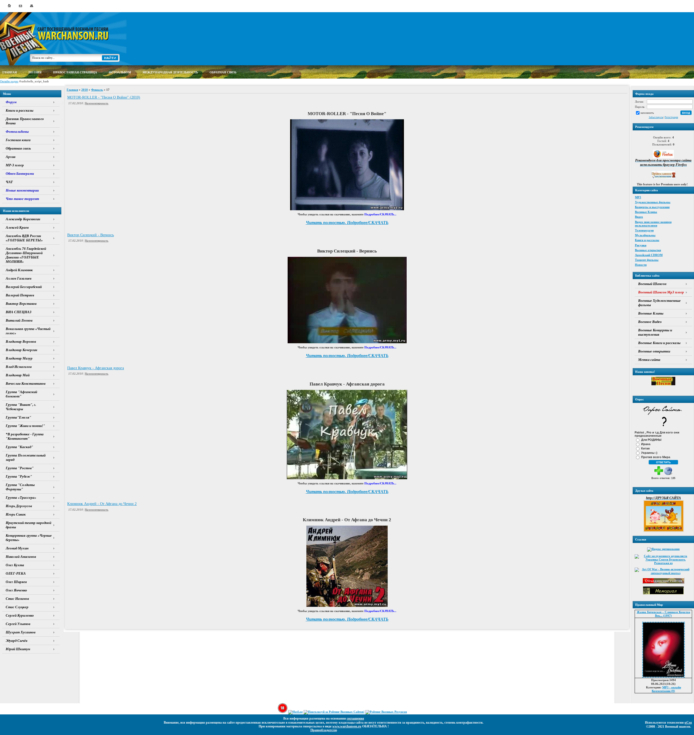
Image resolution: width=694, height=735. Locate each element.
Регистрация (671, 117)
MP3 (638, 197)
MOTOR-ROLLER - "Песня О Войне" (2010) (103, 97)
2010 (84, 89)
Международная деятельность (170, 72)
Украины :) (649, 452)
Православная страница (75, 72)
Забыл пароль (656, 117)
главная (9, 72)
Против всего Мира (655, 457)
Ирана (645, 444)
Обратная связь (223, 72)
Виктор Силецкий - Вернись (90, 235)
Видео (639, 216)
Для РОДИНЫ (651, 439)
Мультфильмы (645, 235)
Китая (645, 448)
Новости (641, 264)
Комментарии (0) (663, 690)
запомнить (647, 112)
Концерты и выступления (652, 207)
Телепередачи (644, 230)
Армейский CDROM (649, 255)
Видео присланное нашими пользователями (653, 223)
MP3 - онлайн (671, 687)
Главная (72, 89)
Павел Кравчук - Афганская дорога (95, 368)
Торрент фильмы (646, 259)
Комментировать (96, 103)
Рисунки (640, 245)
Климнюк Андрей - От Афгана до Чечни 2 (102, 504)
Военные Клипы (646, 211)
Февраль (97, 89)
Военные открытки (648, 250)
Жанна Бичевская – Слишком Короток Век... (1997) (663, 613)
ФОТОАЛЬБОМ (120, 72)
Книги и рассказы (647, 240)
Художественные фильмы (652, 202)
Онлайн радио (9, 81)
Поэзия (34, 72)
